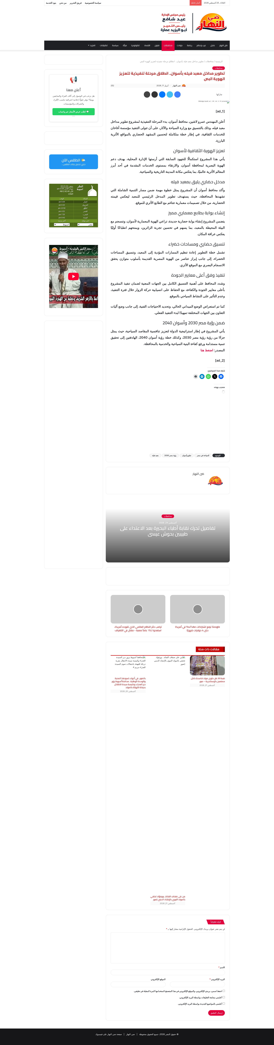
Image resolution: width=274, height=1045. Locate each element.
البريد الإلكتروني (217, 979)
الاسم (221, 967)
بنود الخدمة (51, 2)
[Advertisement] (168, 426)
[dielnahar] (194, 23)
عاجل (212, 45)
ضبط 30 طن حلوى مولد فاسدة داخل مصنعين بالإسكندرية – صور (208, 679)
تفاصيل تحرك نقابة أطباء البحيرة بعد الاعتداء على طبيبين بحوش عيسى (167, 531)
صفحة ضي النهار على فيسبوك (108, 1034)
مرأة (125, 45)
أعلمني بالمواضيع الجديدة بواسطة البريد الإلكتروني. (200, 1004)
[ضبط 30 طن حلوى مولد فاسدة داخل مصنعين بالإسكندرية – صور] (207, 665)
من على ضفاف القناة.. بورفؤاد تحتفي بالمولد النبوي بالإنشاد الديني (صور (167, 898)
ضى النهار (223, 45)
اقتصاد (147, 45)
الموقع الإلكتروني (158, 979)
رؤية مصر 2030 (170, 455)
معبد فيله (155, 455)
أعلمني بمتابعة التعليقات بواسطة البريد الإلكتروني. (200, 997)
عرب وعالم (201, 45)
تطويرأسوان (186, 455)
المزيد (92, 45)
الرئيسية (219, 61)
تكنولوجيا (135, 45)
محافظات (168, 45)
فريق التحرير (76, 2)
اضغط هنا (207, 350)
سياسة (115, 45)
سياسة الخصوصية (93, 2)
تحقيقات (104, 45)
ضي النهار (130, 1034)
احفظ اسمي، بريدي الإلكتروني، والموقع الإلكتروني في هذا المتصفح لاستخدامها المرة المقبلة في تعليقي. (178, 991)
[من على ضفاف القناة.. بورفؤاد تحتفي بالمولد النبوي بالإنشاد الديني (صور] (167, 774)
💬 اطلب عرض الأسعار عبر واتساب (73, 111)
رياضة (189, 45)
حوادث (180, 45)
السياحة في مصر (203, 455)
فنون (157, 45)
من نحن (63, 2)
